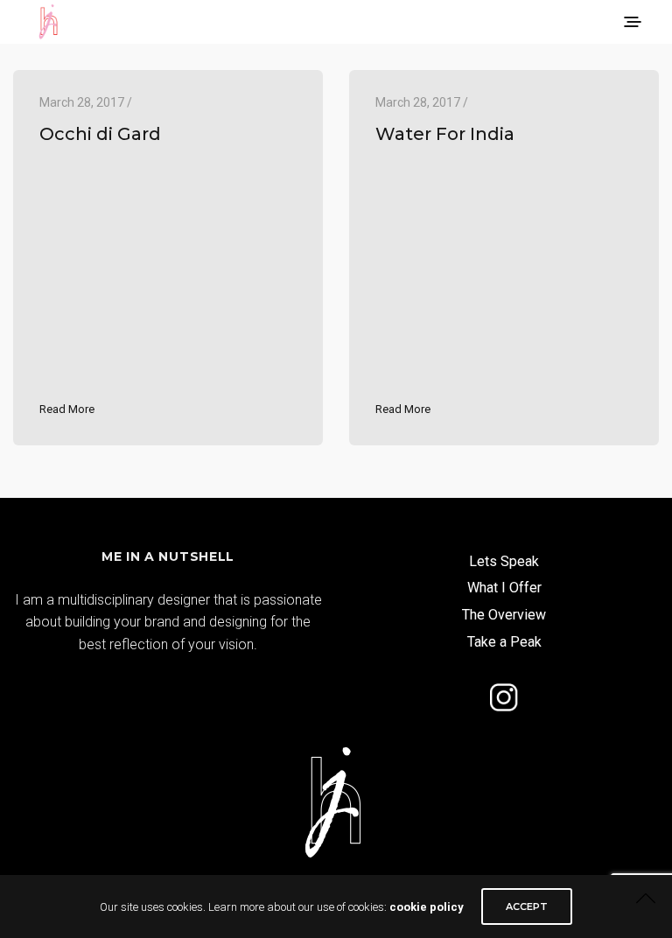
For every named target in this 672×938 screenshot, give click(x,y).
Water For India (444, 133)
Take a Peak (504, 642)
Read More (66, 409)
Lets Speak (504, 561)
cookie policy (426, 907)
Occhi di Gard (100, 133)
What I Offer (504, 587)
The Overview (504, 614)
